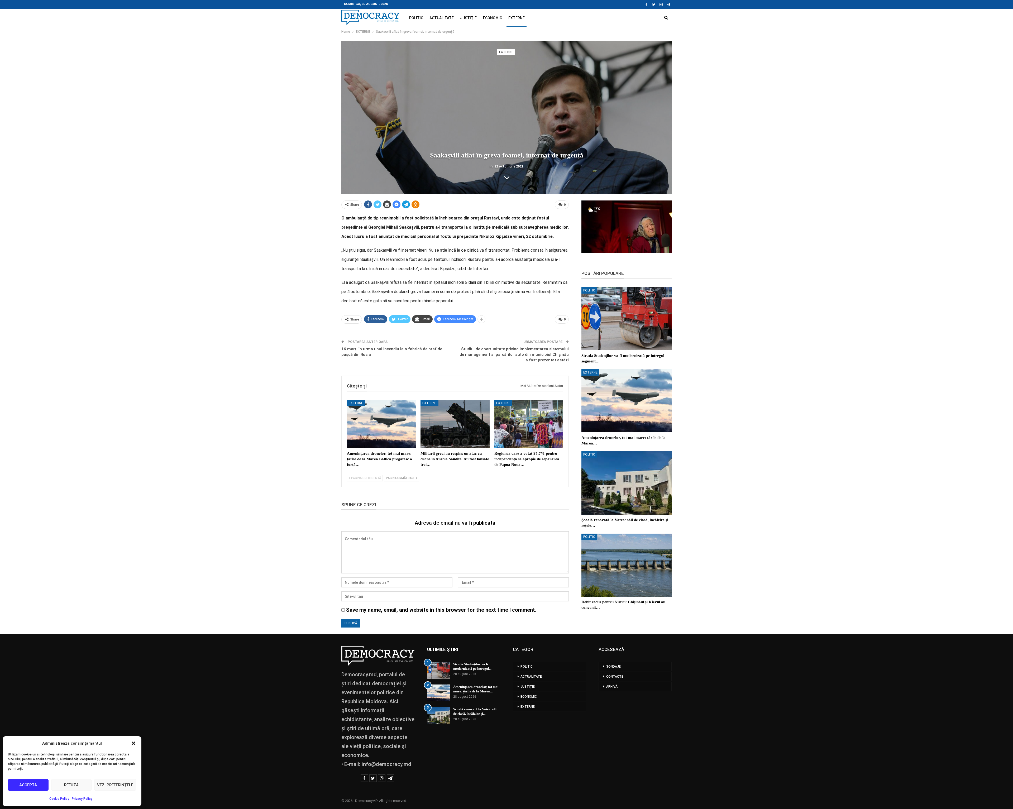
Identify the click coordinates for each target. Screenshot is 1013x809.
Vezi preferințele (115, 785)
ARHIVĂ (612, 686)
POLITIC (416, 18)
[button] (133, 743)
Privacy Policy (82, 799)
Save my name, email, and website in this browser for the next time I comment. (441, 610)
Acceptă (28, 785)
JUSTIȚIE (468, 18)
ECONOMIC (492, 18)
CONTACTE (614, 676)
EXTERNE (516, 18)
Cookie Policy (59, 799)
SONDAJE (613, 666)
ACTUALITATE (441, 18)
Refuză (71, 785)
